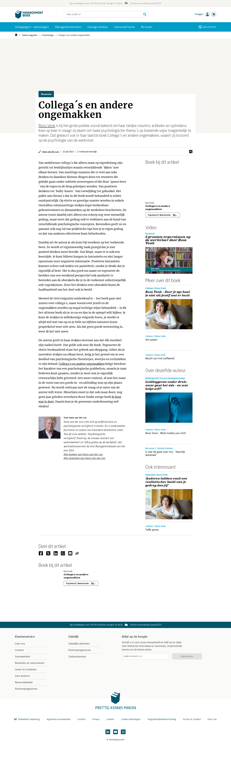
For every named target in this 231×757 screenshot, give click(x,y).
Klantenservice (25, 636)
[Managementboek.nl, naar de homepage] (29, 18)
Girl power (151, 339)
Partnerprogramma (26, 688)
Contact (19, 650)
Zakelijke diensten (79, 643)
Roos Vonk (46, 125)
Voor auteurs (22, 675)
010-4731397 (209, 27)
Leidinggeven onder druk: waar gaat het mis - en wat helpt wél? (166, 385)
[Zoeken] (145, 14)
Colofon (81, 719)
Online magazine (29, 35)
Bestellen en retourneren (29, 663)
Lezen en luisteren (26, 669)
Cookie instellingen (130, 719)
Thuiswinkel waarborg (28, 719)
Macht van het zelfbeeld (159, 358)
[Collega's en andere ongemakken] (156, 182)
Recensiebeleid (24, 682)
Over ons (20, 643)
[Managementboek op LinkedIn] (107, 731)
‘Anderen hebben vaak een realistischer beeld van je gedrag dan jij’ (166, 482)
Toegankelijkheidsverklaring (161, 719)
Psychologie (48, 35)
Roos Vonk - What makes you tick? (165, 433)
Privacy (95, 719)
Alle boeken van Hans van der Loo (83, 454)
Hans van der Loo (50, 151)
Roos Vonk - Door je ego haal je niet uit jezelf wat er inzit (167, 293)
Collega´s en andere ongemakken (74, 35)
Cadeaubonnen (77, 656)
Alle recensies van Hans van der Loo (84, 458)
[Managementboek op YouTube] (115, 731)
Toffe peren (152, 529)
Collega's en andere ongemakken (82, 364)
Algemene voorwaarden (59, 719)
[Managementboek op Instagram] (123, 731)
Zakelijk (73, 636)
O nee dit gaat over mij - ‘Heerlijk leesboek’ (165, 453)
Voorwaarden (22, 656)
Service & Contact (192, 719)
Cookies (110, 719)
